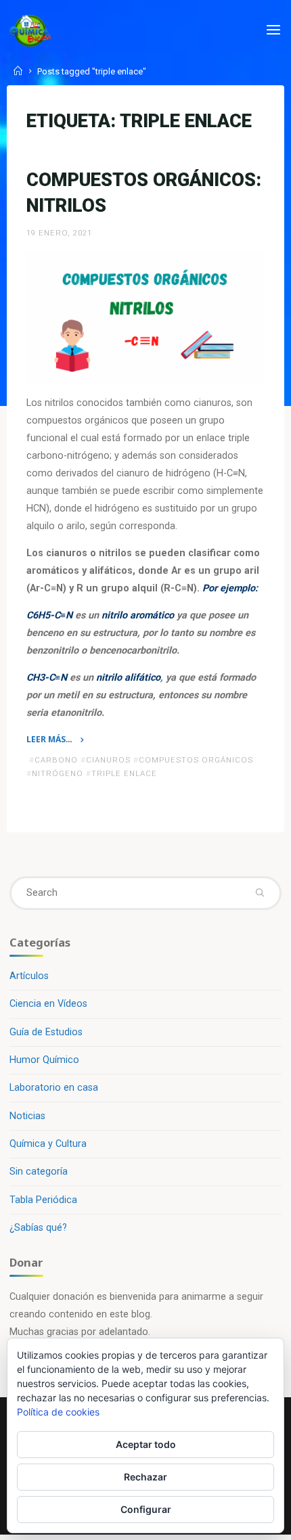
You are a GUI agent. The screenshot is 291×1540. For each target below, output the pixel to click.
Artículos (29, 976)
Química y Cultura (48, 1144)
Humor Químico (44, 1060)
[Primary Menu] (273, 30)
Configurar (145, 1509)
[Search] (259, 893)
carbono (56, 760)
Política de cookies (58, 1412)
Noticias (27, 1116)
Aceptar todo (146, 1444)
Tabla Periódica (43, 1200)
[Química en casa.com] (30, 30)
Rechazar (145, 1476)
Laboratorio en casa (53, 1087)
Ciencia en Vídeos (48, 1004)
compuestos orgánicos (196, 760)
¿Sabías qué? (38, 1227)
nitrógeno (57, 774)
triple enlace (124, 774)
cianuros (108, 760)
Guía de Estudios (46, 1032)
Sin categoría (38, 1171)
